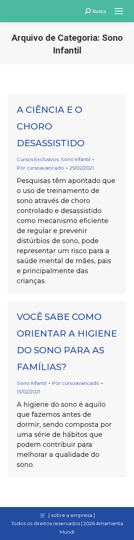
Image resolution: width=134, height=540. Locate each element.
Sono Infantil (75, 159)
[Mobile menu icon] (119, 11)
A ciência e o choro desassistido (50, 126)
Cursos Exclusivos (37, 159)
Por (40, 168)
